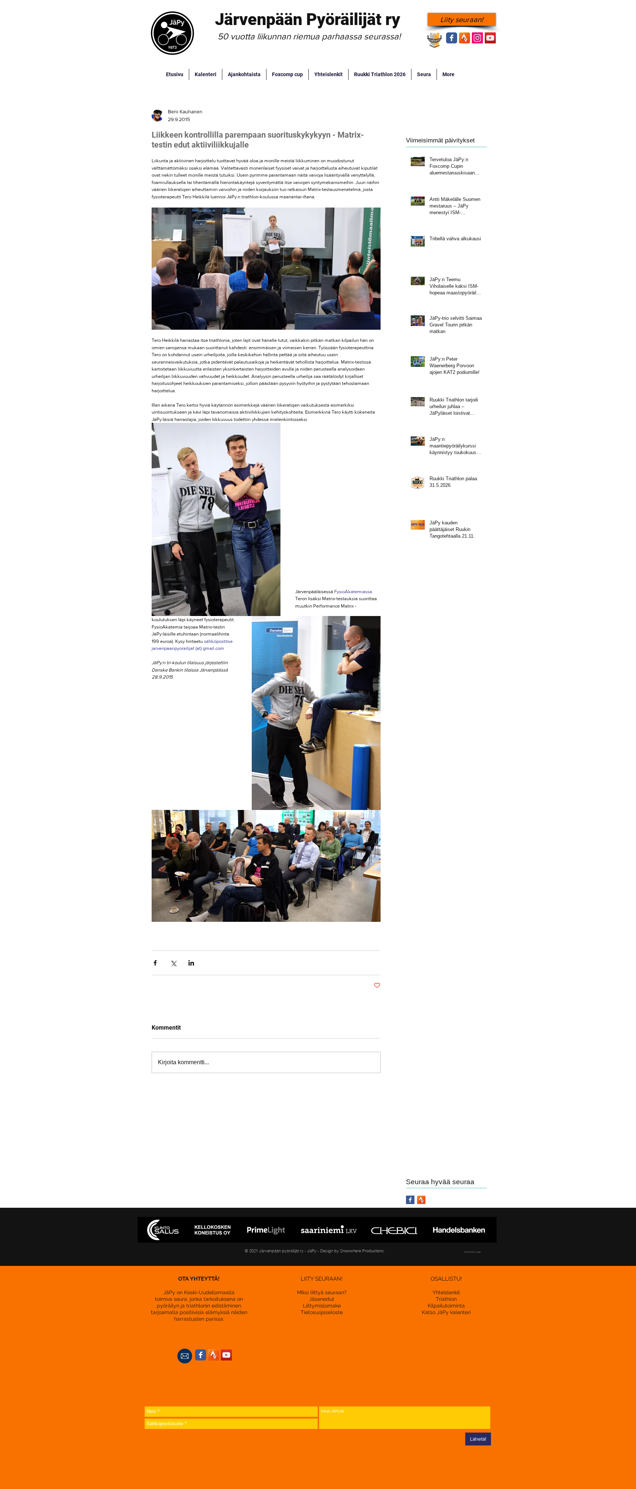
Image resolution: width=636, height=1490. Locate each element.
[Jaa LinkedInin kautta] (191, 962)
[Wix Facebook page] (451, 37)
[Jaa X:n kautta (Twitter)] (173, 962)
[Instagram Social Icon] (477, 37)
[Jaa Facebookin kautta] (155, 962)
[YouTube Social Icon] (490, 37)
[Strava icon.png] (464, 37)
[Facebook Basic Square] (410, 1200)
